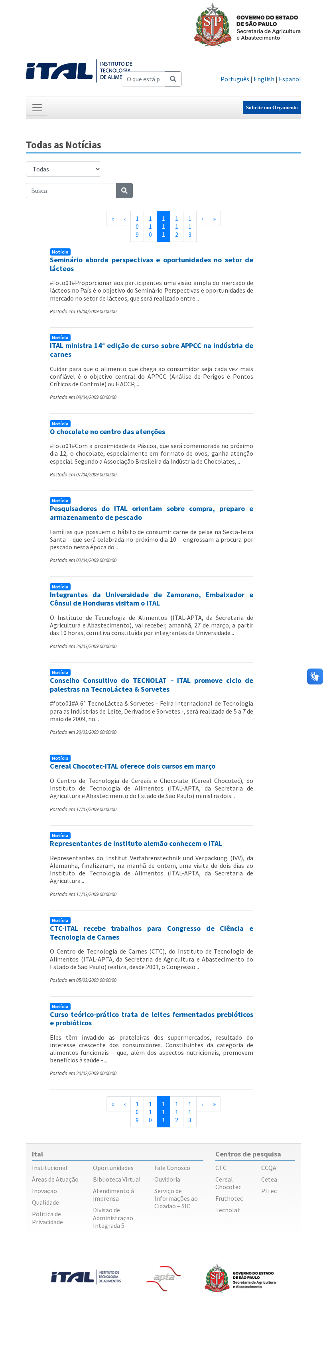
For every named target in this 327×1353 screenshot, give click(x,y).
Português (235, 79)
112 (176, 226)
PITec (269, 1191)
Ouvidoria (167, 1179)
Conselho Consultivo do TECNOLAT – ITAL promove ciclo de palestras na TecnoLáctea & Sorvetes (151, 685)
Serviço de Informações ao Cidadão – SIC (176, 1198)
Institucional (49, 1168)
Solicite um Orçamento (272, 107)
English (264, 79)
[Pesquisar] (173, 79)
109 (137, 226)
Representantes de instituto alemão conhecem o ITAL (136, 843)
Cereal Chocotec (228, 1183)
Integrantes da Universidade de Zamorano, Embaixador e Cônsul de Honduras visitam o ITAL (151, 599)
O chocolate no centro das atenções (107, 431)
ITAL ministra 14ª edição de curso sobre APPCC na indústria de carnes (151, 350)
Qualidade (45, 1202)
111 (166, 226)
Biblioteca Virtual (117, 1179)
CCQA (268, 1168)
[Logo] (80, 70)
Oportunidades (113, 1168)
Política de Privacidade (47, 1217)
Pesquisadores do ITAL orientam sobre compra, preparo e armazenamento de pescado (151, 513)
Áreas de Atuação (55, 1179)
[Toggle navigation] (37, 108)
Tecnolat (227, 1210)
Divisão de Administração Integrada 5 (113, 1217)
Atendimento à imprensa (113, 1194)
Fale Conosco (172, 1168)
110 (150, 226)
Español (290, 79)
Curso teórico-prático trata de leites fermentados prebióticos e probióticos (151, 1019)
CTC (221, 1168)
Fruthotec (229, 1198)
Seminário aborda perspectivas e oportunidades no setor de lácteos (151, 264)
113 (189, 226)
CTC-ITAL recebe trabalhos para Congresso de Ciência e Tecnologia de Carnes (151, 933)
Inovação (44, 1191)
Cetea (269, 1179)
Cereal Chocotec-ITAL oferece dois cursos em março (132, 766)
